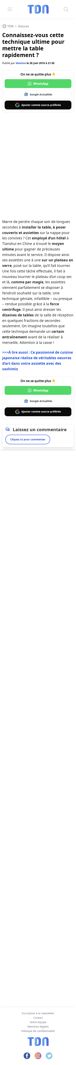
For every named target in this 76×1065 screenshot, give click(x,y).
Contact (38, 1017)
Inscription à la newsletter (38, 1013)
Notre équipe (38, 1022)
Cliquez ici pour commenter (27, 439)
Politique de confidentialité (38, 1031)
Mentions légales (38, 1026)
